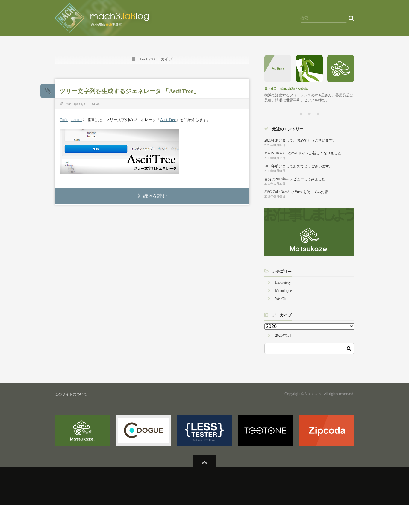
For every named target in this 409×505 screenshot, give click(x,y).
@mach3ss (287, 88)
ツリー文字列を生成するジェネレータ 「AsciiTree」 (129, 91)
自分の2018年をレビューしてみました (294, 179)
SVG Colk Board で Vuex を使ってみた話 (296, 192)
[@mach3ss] (309, 80)
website (303, 88)
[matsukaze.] (340, 80)
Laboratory (283, 282)
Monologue (283, 291)
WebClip (281, 299)
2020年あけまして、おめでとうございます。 (300, 140)
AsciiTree (168, 119)
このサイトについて (71, 394)
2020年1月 (283, 335)
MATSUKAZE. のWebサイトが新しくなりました (302, 153)
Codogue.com (71, 119)
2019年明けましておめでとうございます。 (298, 166)
